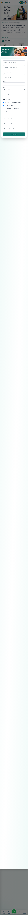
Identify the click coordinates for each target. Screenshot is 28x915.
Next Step (14, 134)
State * (4, 81)
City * (4, 87)
